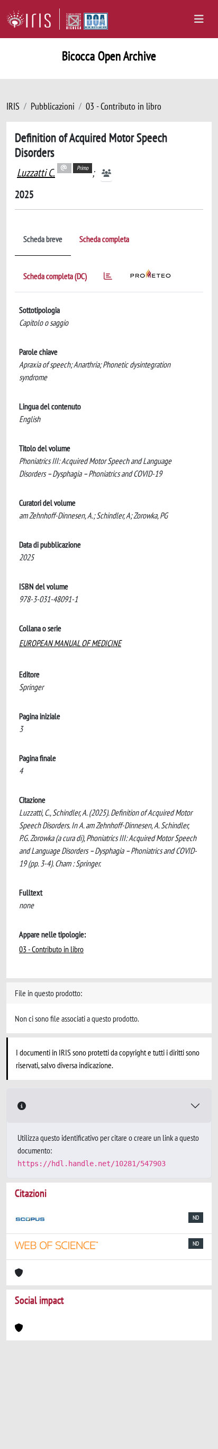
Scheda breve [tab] (42, 239)
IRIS (13, 106)
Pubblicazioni (53, 106)
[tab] (108, 277)
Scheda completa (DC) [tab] (55, 276)
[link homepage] (33, 19)
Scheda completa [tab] (104, 239)
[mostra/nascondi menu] (199, 19)
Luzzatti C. (36, 173)
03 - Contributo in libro (123, 106)
